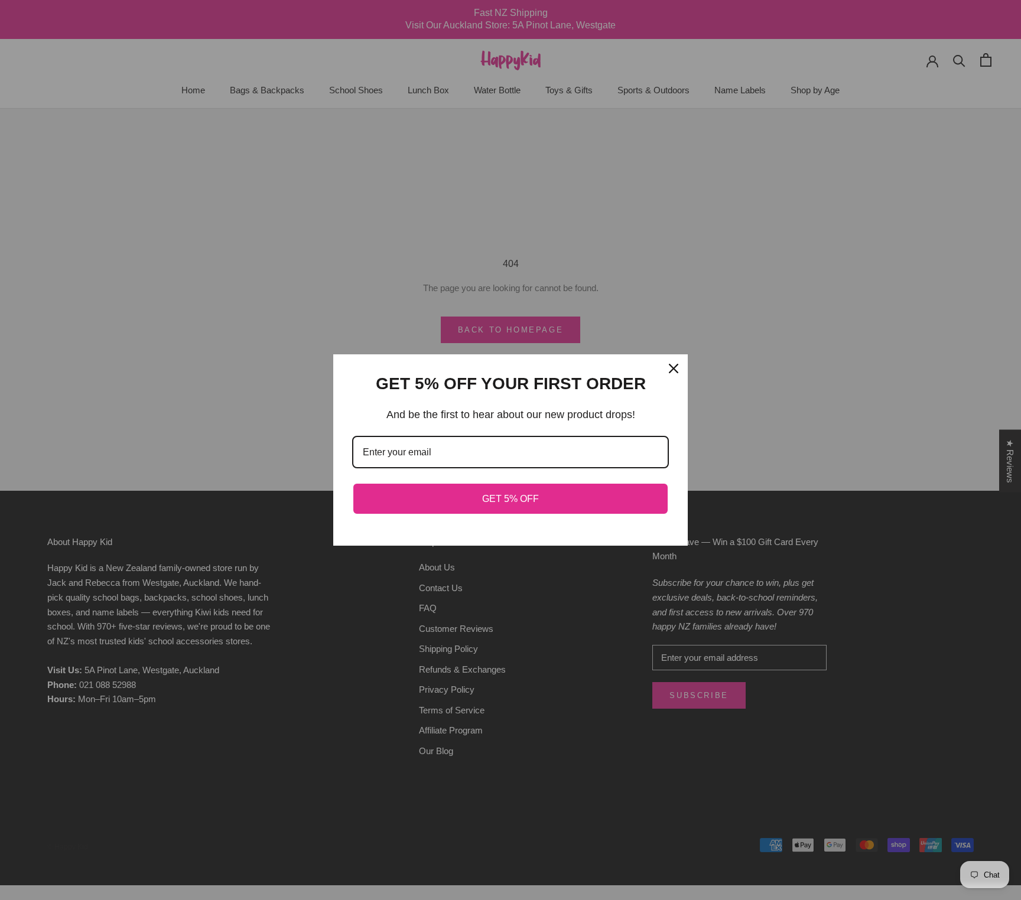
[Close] (673, 368)
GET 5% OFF (510, 499)
